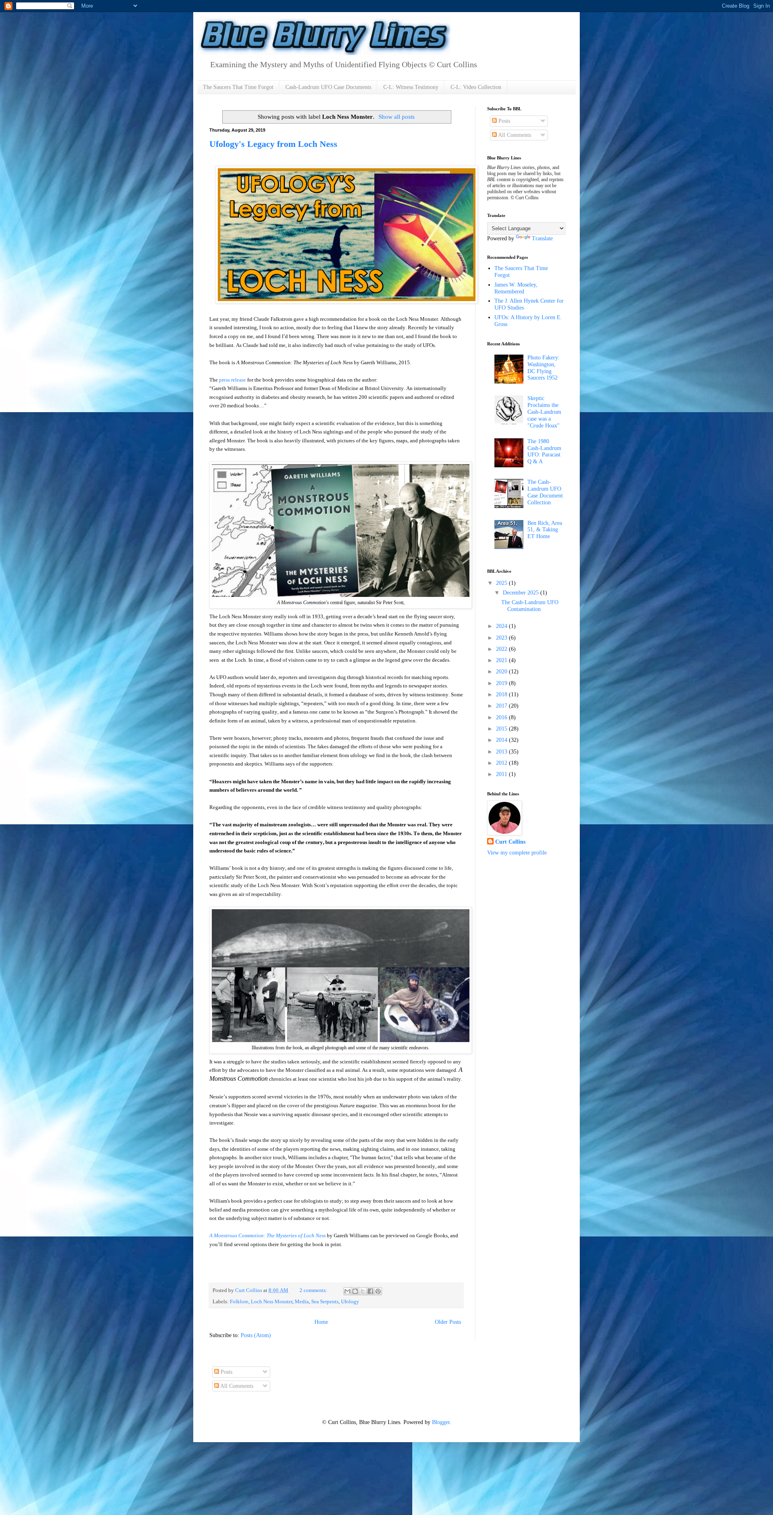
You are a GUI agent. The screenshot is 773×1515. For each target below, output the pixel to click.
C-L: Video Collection (476, 87)
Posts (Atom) (256, 1335)
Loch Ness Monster (271, 1301)
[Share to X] (363, 1291)
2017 (502, 706)
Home (321, 1322)
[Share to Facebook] (370, 1291)
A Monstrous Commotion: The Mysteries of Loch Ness (267, 1235)
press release (232, 380)
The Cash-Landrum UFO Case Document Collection (545, 492)
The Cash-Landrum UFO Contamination (529, 605)
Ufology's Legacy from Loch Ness (273, 144)
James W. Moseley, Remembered (515, 288)
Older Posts (448, 1322)
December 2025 (521, 593)
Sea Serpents (325, 1301)
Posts (503, 121)
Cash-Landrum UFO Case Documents (328, 87)
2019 (502, 683)
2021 (502, 660)
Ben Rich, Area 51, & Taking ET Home (544, 530)
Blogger (441, 1422)
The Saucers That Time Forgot (238, 87)
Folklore (239, 1301)
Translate (542, 238)
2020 (502, 672)
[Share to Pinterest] (378, 1291)
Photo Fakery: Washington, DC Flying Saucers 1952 (543, 368)
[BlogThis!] (355, 1291)
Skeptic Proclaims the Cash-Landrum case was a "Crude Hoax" (544, 411)
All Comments (514, 135)
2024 (502, 626)
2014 (502, 740)
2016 (502, 717)
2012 (502, 763)
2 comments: (314, 1290)
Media (302, 1301)
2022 (502, 649)
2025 (502, 583)
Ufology (350, 1301)
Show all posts (396, 116)
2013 (502, 752)
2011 (502, 774)
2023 (502, 638)
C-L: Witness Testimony (410, 87)
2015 (502, 729)
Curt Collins (510, 842)
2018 (502, 694)
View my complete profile (517, 853)
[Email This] (347, 1291)
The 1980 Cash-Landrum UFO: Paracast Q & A (544, 451)
